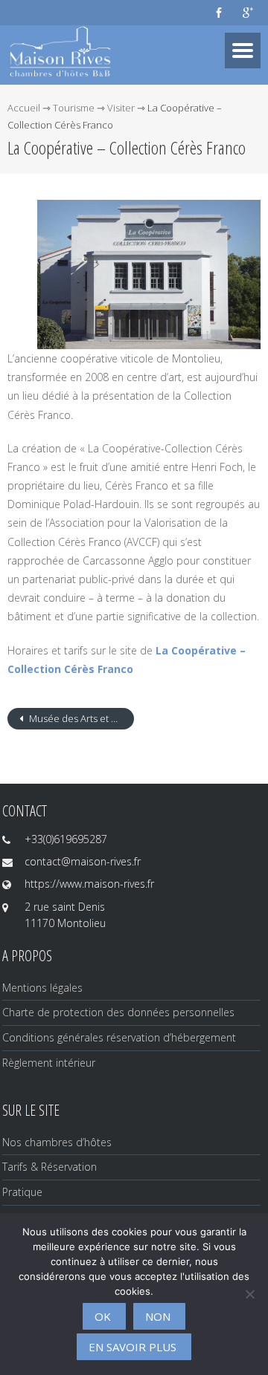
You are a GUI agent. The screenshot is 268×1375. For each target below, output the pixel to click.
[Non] (249, 1294)
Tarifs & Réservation (49, 1167)
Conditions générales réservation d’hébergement (119, 1037)
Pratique (22, 1192)
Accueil (23, 107)
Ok (103, 1316)
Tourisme (74, 107)
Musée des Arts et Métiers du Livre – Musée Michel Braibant (80, 718)
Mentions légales (42, 988)
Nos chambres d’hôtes (57, 1142)
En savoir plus (132, 1346)
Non (157, 1316)
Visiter (121, 107)
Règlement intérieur (48, 1063)
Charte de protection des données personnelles (118, 1012)
